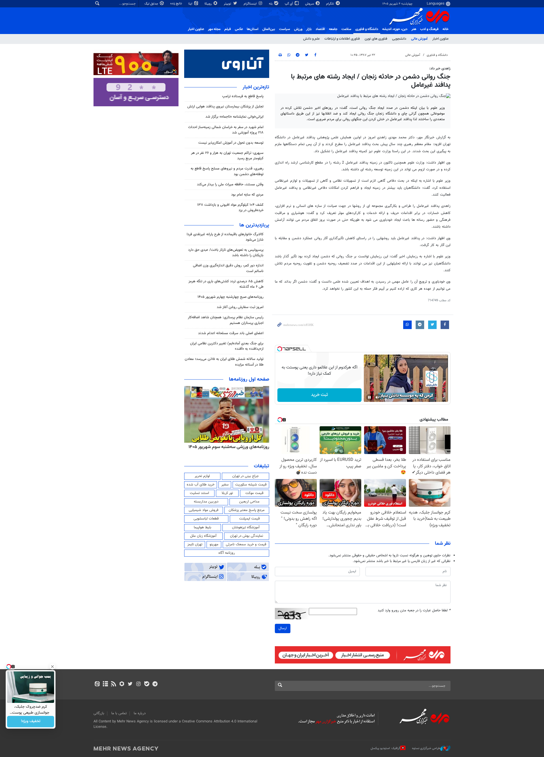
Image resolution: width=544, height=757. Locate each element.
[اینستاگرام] (138, 684)
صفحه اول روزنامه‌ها (249, 379)
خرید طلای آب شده (200, 484)
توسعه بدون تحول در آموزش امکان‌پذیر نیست (231, 143)
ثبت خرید (319, 394)
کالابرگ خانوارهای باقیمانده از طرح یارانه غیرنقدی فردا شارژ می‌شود (225, 237)
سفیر (225, 484)
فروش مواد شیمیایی (203, 510)
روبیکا (208, 3)
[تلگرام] (154, 684)
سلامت (346, 29)
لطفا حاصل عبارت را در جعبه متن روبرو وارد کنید (414, 610)
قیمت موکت (254, 493)
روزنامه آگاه (226, 553)
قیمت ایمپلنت (249, 518)
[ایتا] (97, 684)
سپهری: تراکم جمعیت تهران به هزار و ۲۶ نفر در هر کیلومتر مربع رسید (227, 155)
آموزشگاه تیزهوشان (246, 527)
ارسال (283, 628)
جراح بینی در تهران (245, 476)
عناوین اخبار (440, 39)
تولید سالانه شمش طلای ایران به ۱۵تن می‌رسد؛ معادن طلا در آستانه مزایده (224, 361)
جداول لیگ (151, 3)
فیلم (227, 29)
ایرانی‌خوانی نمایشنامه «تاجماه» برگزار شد (234, 117)
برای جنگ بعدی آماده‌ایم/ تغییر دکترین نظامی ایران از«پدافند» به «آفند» (227, 346)
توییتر (228, 3)
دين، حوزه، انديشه (394, 29)
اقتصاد (320, 29)
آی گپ (289, 3)
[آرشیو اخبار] (105, 684)
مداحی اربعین (249, 501)
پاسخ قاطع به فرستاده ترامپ (243, 96)
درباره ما (140, 713)
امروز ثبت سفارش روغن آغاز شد (240, 307)
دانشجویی (399, 39)
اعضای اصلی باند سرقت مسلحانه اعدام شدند (231, 333)
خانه (446, 29)
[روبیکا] (122, 684)
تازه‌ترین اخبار (256, 87)
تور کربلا (227, 493)
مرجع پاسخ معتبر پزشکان (247, 510)
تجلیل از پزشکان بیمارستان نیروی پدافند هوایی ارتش (225, 106)
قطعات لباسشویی (206, 518)
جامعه (333, 29)
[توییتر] (130, 684)
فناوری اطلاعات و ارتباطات (342, 39)
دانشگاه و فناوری (366, 29)
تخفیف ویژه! (31, 721)
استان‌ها (252, 29)
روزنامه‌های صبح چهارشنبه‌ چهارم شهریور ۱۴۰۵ (230, 297)
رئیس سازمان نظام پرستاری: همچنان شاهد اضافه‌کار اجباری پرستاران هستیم (226, 320)
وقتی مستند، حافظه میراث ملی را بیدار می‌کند (230, 184)
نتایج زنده (176, 3)
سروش (310, 3)
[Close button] (52, 666)
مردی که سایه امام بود (247, 195)
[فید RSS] (113, 684)
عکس (239, 29)
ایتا (190, 3)
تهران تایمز (194, 544)
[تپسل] (279, 349)
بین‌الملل (268, 29)
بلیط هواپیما (202, 527)
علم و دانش (311, 39)
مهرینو (214, 544)
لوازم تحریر (202, 476)
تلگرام (330, 3)
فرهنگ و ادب (429, 29)
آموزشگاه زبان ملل (203, 536)
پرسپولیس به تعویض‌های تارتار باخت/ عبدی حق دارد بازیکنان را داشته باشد (226, 252)
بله (271, 3)
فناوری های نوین (376, 39)
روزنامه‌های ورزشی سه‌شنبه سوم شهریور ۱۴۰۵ (228, 447)
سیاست (284, 29)
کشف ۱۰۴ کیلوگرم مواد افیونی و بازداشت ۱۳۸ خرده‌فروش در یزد (230, 207)
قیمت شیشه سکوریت (251, 484)
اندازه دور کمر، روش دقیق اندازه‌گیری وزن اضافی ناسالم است (228, 268)
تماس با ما (119, 713)
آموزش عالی (419, 39)
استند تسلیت (199, 493)
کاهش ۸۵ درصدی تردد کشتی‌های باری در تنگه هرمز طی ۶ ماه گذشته (226, 284)
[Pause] (369, 397)
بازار (309, 29)
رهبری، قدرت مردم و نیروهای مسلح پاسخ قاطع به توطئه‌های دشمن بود (227, 171)
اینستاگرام (251, 3)
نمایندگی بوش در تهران (246, 536)
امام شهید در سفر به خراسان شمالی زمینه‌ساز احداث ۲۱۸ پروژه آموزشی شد (226, 129)
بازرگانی (99, 713)
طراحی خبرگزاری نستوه (426, 748)
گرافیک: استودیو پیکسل (385, 748)
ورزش (298, 29)
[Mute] (377, 397)
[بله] (146, 684)
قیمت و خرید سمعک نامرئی (246, 544)
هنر (413, 29)
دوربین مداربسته (206, 501)
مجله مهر (214, 29)
